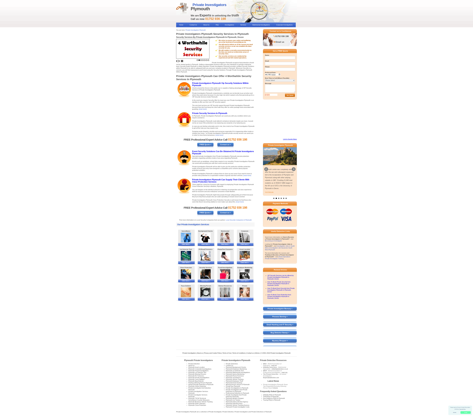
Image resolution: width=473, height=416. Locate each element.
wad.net (274, 371)
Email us (280, 42)
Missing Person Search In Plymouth (238, 390)
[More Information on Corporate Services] (244, 237)
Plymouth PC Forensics (196, 381)
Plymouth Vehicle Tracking (235, 385)
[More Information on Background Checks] (205, 237)
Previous (177, 61)
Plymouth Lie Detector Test (197, 378)
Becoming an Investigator (273, 246)
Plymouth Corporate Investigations (199, 374)
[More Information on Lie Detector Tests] (186, 256)
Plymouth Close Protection (197, 411)
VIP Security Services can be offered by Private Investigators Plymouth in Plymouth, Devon (280, 282)
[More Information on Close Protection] (186, 274)
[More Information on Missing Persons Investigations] (205, 292)
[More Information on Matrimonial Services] (225, 237)
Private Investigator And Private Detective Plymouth (236, 401)
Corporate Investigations (284, 25)
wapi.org (284, 378)
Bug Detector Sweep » (280, 338)
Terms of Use (227, 358)
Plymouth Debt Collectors (196, 409)
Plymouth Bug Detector (196, 386)
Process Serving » (279, 322)
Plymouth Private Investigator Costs (237, 412)
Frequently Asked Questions (273, 397)
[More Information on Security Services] (205, 274)
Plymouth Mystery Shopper (235, 404)
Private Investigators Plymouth (196, 30)
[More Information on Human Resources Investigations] (225, 292)
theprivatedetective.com (271, 383)
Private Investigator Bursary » (280, 314)
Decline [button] (454, 412)
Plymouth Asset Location (196, 373)
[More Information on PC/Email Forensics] (205, 256)
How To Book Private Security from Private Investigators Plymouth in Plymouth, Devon (278, 289)
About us (200, 358)
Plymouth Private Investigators (198, 366)
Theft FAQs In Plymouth (271, 402)
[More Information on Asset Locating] (244, 256)
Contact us (250, 358)
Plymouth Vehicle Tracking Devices (237, 411)
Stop (182, 61)
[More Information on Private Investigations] (244, 292)
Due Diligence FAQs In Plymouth (274, 404)
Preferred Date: (270, 73)
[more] (275, 393)
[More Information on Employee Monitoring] (244, 274)
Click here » (186, 244)
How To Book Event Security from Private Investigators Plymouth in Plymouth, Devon (281, 295)
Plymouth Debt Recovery (234, 409)
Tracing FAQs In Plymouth (271, 405)
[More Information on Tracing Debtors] (186, 292)
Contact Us (193, 25)
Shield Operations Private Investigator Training (277, 263)
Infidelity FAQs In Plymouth (272, 400)
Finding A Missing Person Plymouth (200, 388)
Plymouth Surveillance (233, 383)
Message (268, 83)
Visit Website (269, 198)
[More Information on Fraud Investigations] (225, 274)
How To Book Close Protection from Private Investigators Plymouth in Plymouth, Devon (279, 302)
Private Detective (194, 369)
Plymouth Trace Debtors (196, 385)
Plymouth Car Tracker (233, 405)
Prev (266, 172)
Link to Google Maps (290, 139)
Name (267, 55)
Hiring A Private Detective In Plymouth (200, 390)
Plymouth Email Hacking (234, 388)
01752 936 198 (282, 36)
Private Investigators (189, 358)
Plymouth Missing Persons (197, 379)
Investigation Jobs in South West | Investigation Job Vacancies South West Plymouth (280, 253)
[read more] (203, 109)
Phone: (267, 67)
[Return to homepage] (182, 9)
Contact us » (225, 145)
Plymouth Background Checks (236, 373)
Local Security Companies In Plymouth (239, 220)
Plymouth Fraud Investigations (198, 376)
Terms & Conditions (238, 358)
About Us (206, 25)
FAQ (217, 25)
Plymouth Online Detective (197, 392)
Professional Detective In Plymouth (237, 398)
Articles (257, 358)
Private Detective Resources (273, 366)
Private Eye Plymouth (233, 392)
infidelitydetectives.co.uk (280, 374)
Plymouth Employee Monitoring (236, 374)
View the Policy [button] (462, 409)
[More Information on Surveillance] (186, 237)
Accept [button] (465, 412)
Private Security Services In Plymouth (209, 113)
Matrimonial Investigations (261, 25)
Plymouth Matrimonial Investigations (238, 378)
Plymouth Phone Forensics (235, 381)
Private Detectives (232, 369)
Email (267, 61)
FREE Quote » (205, 145)
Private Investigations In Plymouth (237, 393)
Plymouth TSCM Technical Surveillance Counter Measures (199, 404)
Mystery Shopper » (280, 346)
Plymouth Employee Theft (234, 386)
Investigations (229, 25)
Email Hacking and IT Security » (280, 330)
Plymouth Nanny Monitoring (235, 379)
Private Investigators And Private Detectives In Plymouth (236, 396)
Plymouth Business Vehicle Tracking (200, 407)
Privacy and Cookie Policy (212, 358)
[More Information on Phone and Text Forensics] (225, 256)
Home (181, 25)
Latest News (273, 386)
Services (243, 25)
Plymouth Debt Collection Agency (237, 407)
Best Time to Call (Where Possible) (277, 78)
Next (179, 61)
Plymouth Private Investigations (198, 383)
